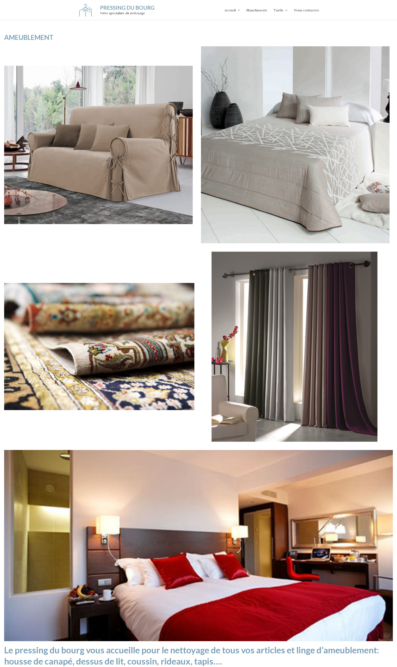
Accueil (230, 10)
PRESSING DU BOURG (127, 7)
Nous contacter (306, 10)
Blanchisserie (256, 10)
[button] (238, 10)
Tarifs (278, 10)
